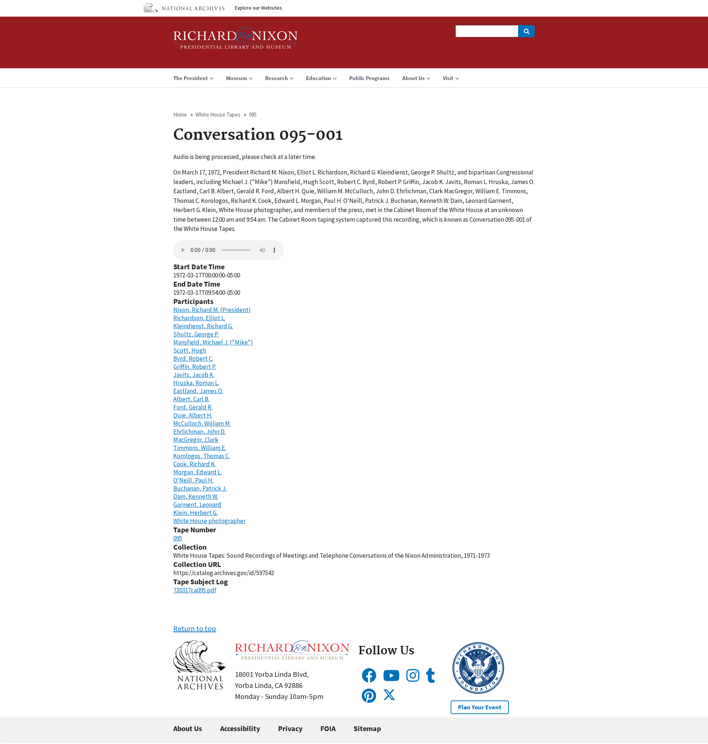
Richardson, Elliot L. (199, 318)
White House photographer (209, 521)
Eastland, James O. (198, 391)
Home (180, 114)
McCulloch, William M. (202, 423)
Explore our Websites (258, 7)
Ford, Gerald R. (192, 407)
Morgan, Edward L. (197, 472)
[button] (199, 686)
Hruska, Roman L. (196, 383)
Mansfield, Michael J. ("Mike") (213, 342)
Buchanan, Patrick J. (200, 488)
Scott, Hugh (189, 350)
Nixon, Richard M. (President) (212, 310)
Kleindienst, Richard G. (203, 326)
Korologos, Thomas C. (201, 456)
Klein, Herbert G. (195, 513)
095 (253, 114)
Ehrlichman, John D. (199, 432)
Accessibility (240, 728)
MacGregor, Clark (195, 440)
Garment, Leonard (197, 505)
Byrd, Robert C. (193, 358)
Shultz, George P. (196, 334)
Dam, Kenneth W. (195, 496)
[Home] (235, 41)
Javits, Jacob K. (193, 375)
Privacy (290, 728)
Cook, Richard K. (194, 464)
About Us (187, 728)
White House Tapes (217, 114)
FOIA (328, 728)
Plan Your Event (480, 707)
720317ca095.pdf (194, 590)
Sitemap (367, 728)
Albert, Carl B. (191, 399)
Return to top (194, 628)
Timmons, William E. (199, 448)
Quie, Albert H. (192, 415)
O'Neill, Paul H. (193, 480)
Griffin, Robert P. (194, 367)
